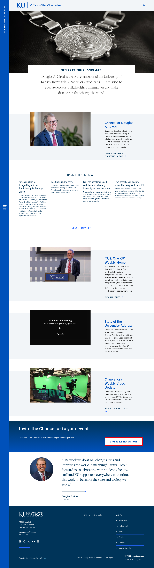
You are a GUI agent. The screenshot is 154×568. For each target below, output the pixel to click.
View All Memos (113, 297)
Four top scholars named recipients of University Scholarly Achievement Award (97, 185)
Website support (95, 558)
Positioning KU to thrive (62, 181)
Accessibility (81, 558)
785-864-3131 (24, 535)
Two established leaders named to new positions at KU (129, 183)
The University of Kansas (137, 560)
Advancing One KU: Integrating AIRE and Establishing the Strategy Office (31, 186)
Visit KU (119, 515)
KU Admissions (122, 520)
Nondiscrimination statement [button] (31, 558)
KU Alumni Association (125, 548)
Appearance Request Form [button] (123, 441)
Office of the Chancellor (45, 5)
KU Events (120, 537)
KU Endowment (122, 526)
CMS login (109, 558)
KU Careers (120, 542)
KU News (119, 531)
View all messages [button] (81, 228)
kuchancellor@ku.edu (27, 532)
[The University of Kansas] (31, 516)
